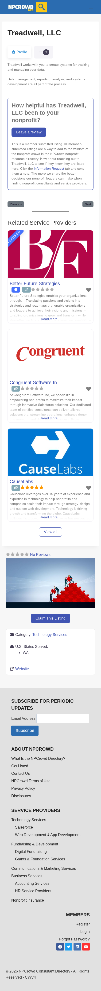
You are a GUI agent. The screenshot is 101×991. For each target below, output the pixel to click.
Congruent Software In (33, 382)
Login (85, 932)
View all (50, 532)
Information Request (49, 168)
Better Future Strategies (35, 283)
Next (88, 204)
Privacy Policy (23, 788)
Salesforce (24, 827)
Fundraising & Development (34, 844)
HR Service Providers (33, 891)
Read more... (50, 319)
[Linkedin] (77, 947)
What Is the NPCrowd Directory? (38, 758)
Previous (16, 204)
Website (22, 669)
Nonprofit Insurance (27, 900)
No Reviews (40, 555)
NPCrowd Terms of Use (30, 781)
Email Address (23, 718)
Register (83, 924)
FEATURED (14, 237)
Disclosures (21, 796)
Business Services (26, 876)
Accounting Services (32, 883)
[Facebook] (60, 947)
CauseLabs (21, 481)
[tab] (43, 52)
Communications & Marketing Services (43, 868)
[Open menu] (91, 7)
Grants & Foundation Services (40, 859)
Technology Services (49, 635)
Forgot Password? (74, 939)
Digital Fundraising (31, 852)
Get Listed (19, 766)
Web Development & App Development (47, 835)
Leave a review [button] (29, 132)
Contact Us (20, 773)
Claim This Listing (50, 618)
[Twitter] (68, 947)
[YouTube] (86, 947)
